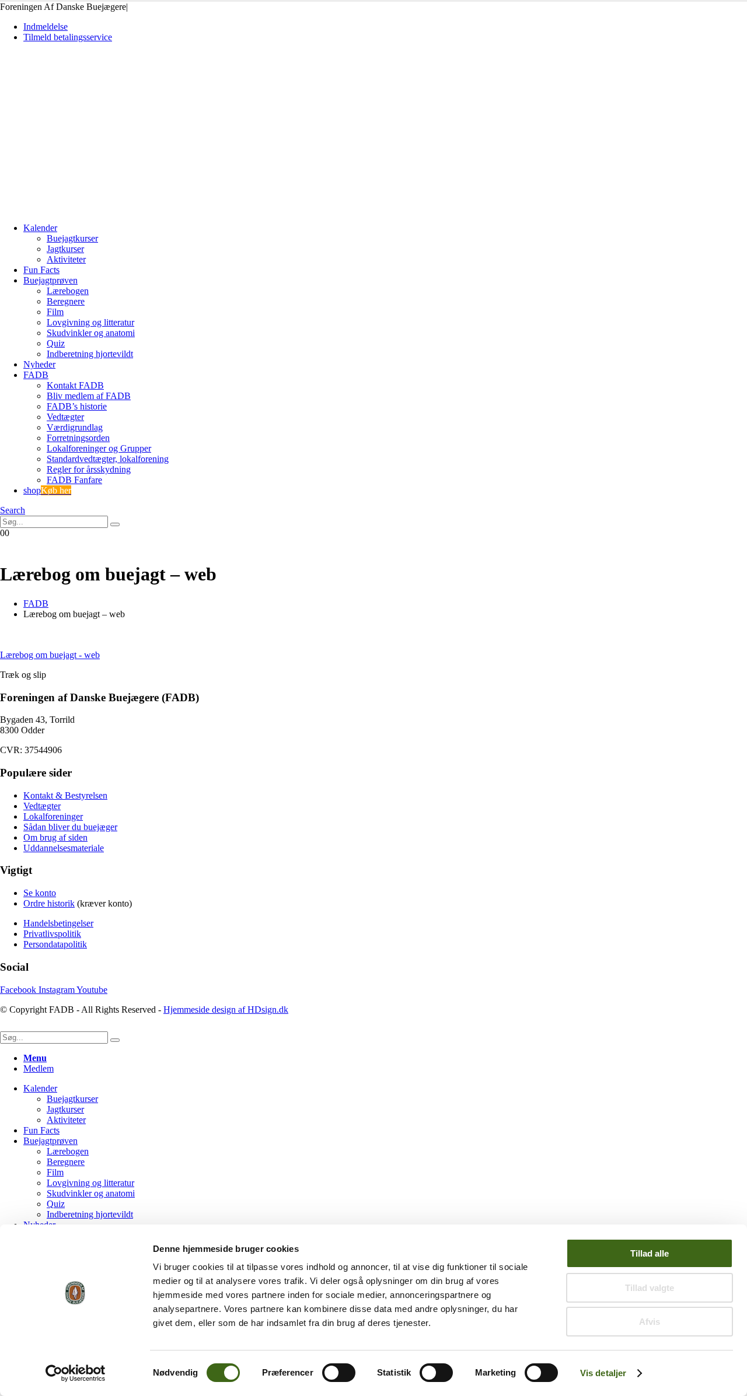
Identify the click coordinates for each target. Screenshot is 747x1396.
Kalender (40, 228)
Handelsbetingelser (58, 923)
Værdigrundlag (75, 427)
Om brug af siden (55, 837)
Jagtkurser (65, 249)
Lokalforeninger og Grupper (99, 448)
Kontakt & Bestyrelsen (65, 795)
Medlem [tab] (38, 1068)
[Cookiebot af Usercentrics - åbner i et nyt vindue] (76, 1373)
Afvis (649, 1322)
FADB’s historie (77, 406)
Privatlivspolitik (52, 934)
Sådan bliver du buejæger (70, 827)
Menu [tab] (35, 1058)
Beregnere (66, 301)
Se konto (39, 893)
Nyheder (39, 364)
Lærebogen (68, 291)
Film (55, 312)
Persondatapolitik (55, 944)
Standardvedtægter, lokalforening (108, 459)
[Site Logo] (81, 208)
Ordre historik (49, 903)
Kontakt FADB (75, 385)
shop (47, 490)
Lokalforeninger (53, 816)
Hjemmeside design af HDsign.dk (225, 1009)
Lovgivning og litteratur (90, 322)
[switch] (338, 1372)
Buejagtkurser (72, 238)
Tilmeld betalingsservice (67, 37)
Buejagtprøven (50, 280)
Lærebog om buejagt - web (50, 655)
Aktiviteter (66, 259)
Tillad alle (649, 1253)
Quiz (56, 343)
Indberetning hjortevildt (90, 354)
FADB (35, 375)
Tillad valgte (649, 1288)
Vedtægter (65, 417)
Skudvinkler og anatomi (91, 333)
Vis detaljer (603, 1373)
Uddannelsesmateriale (63, 848)
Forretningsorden (78, 438)
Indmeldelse (45, 27)
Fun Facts (41, 270)
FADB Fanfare (74, 480)
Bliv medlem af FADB (89, 396)
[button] (12, 510)
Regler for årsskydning (89, 469)
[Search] (115, 524)
